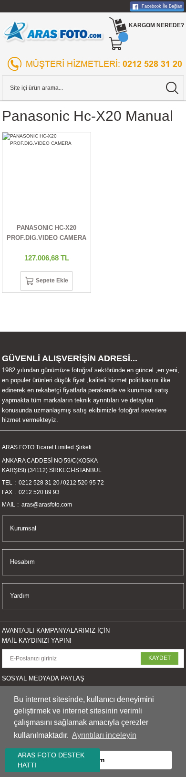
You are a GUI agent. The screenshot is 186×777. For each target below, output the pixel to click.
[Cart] (116, 44)
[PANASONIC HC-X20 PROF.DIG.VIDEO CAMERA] (46, 176)
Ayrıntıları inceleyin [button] (104, 735)
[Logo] (53, 31)
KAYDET (159, 658)
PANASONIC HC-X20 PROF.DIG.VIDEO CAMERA (46, 232)
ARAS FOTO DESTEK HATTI (51, 760)
